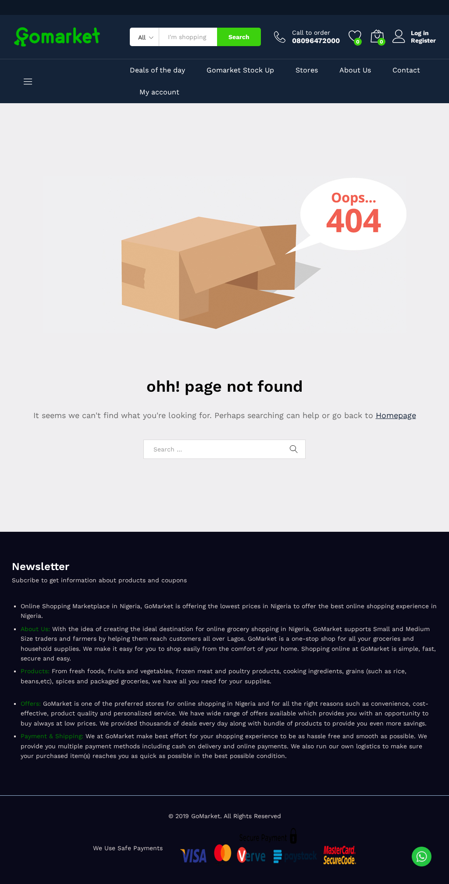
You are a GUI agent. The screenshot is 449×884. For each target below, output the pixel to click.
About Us (355, 70)
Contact (406, 70)
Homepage (396, 415)
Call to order (311, 32)
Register (423, 40)
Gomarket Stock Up (240, 70)
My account (159, 92)
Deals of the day (157, 70)
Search (238, 36)
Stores (307, 70)
